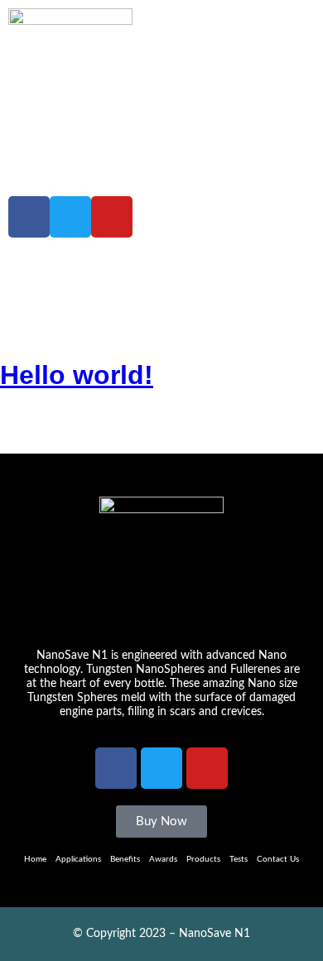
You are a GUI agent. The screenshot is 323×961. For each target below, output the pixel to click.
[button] (161, 164)
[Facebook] (29, 217)
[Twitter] (70, 217)
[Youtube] (112, 217)
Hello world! (76, 375)
